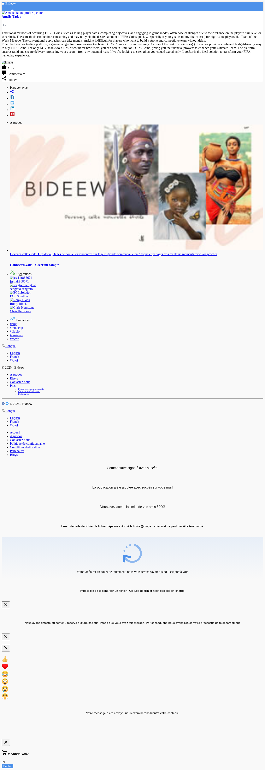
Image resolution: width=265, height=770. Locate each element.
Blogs (14, 378)
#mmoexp (16, 327)
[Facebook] (136, 97)
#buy (13, 324)
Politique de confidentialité (31, 389)
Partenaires (23, 394)
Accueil (15, 432)
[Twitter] (136, 103)
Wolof (14, 360)
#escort (14, 339)
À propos (16, 374)
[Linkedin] (136, 109)
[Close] (6, 604)
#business (16, 335)
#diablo (15, 331)
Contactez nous (20, 382)
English (15, 353)
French (14, 356)
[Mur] (136, 92)
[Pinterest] (136, 114)
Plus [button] (13, 385)
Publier (7, 766)
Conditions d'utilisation (29, 391)
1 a (4, 25)
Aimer (11, 68)
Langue (10, 346)
